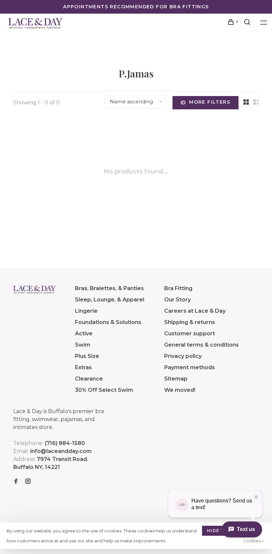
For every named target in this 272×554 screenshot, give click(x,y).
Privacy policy (183, 356)
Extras (83, 367)
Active (84, 333)
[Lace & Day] (34, 289)
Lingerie (86, 311)
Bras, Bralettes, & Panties (109, 288)
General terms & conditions (201, 345)
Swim (82, 345)
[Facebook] (16, 482)
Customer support (189, 333)
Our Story (177, 299)
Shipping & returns (189, 322)
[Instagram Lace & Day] (28, 482)
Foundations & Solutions (108, 322)
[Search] (248, 23)
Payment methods (189, 367)
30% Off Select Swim (104, 390)
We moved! (179, 390)
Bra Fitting (178, 288)
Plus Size (87, 356)
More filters (209, 102)
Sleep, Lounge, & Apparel (109, 299)
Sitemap (175, 379)
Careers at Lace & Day (195, 311)
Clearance (89, 379)
